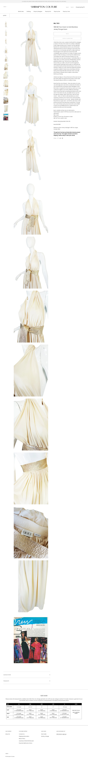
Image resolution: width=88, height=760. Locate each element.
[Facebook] (58, 138)
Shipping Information (24, 736)
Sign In (67, 7)
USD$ (4, 6)
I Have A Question (67, 38)
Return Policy (22, 738)
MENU (5, 15)
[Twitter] (60, 138)
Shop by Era (48, 11)
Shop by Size (57, 11)
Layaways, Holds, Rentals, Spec (26, 741)
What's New (21, 11)
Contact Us (21, 734)
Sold (67, 33)
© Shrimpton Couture (10, 756)
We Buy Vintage (45, 736)
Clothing (29, 11)
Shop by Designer (38, 11)
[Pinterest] (62, 138)
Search (72, 7)
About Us (8, 734)
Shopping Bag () (80, 7)
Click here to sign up (61, 734)
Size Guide (43, 734)
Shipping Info (6, 680)
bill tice (56, 23)
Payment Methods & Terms (25, 743)
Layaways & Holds (7, 674)
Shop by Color (66, 11)
